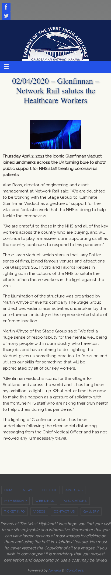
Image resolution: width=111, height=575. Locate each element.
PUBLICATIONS (75, 501)
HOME (9, 490)
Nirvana (54, 570)
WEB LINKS (44, 501)
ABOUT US (73, 490)
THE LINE (49, 490)
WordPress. (74, 570)
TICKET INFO (14, 511)
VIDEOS (39, 511)
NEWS (28, 490)
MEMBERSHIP (15, 501)
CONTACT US (64, 511)
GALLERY (91, 511)
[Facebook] (6, 7)
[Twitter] (6, 15)
